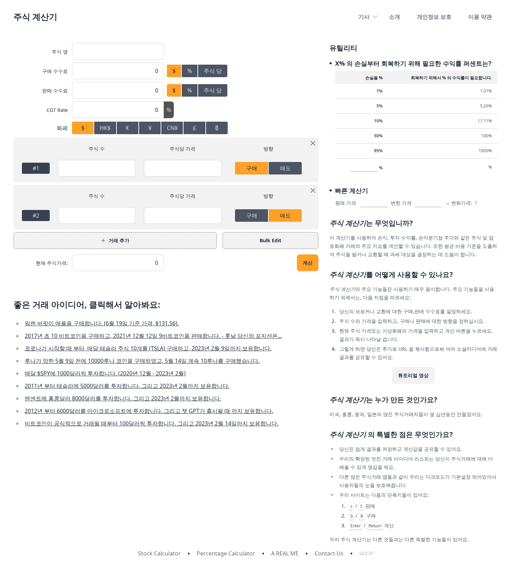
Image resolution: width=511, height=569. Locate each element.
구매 (251, 168)
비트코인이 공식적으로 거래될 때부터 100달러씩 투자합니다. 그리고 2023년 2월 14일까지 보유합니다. (151, 423)
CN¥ (172, 128)
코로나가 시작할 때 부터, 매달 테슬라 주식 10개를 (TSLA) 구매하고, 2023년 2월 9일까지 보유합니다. (148, 348)
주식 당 (213, 71)
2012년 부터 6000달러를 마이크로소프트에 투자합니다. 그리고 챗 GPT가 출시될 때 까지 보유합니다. (149, 411)
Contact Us (329, 553)
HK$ (105, 128)
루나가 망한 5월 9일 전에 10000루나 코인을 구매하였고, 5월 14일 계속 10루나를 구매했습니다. (142, 361)
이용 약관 (480, 17)
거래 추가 (118, 240)
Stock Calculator (159, 553)
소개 (394, 17)
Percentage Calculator (226, 553)
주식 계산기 (35, 16)
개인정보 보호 (434, 17)
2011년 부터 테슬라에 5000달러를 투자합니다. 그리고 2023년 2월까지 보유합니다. (127, 386)
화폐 (62, 128)
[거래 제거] (312, 143)
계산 (308, 262)
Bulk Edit (270, 240)
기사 (364, 17)
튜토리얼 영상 (413, 375)
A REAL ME (285, 553)
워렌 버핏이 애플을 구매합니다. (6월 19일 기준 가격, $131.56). (102, 323)
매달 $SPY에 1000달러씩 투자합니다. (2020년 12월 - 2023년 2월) (105, 373)
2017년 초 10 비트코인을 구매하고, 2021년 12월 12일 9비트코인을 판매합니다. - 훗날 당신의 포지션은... (153, 336)
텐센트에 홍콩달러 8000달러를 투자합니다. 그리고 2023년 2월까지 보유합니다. (123, 398)
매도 (285, 168)
